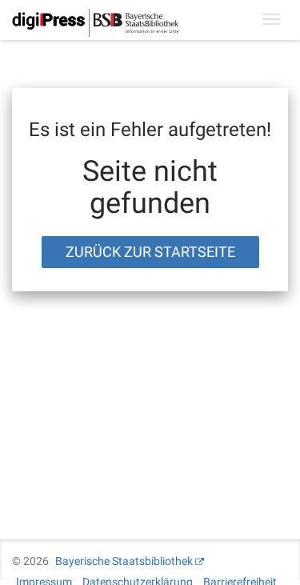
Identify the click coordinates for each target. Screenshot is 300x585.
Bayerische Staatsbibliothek (124, 561)
